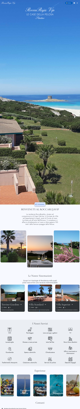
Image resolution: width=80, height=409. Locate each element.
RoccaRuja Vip (8, 3)
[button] (2, 298)
